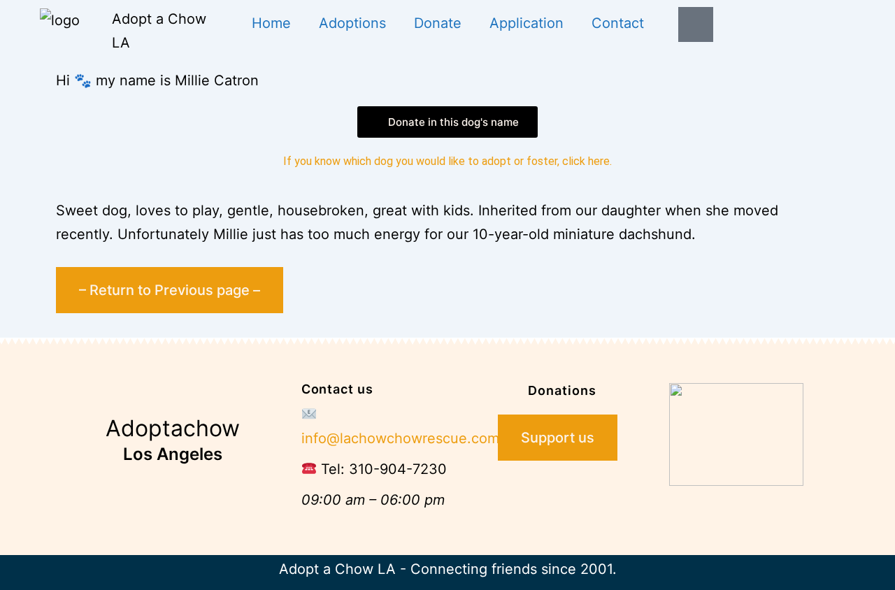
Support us (557, 437)
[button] (447, 122)
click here (586, 161)
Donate (437, 23)
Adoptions (352, 23)
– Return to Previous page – (169, 290)
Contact (618, 23)
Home (271, 23)
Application (526, 23)
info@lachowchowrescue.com (400, 438)
